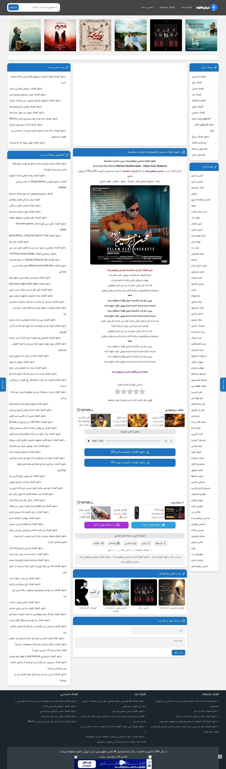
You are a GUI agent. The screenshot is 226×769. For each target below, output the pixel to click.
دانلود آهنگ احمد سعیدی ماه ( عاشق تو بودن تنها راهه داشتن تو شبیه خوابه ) (39, 166)
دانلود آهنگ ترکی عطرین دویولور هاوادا (28, 217)
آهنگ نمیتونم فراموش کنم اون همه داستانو (31, 193)
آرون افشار (196, 223)
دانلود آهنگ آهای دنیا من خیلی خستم (27, 608)
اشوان (194, 193)
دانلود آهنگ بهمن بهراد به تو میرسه (27, 142)
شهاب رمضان (197, 368)
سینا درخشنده (198, 332)
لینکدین (129, 543)
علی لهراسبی (197, 398)
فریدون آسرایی (198, 440)
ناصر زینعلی (197, 542)
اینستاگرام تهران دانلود (104, 524)
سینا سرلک (196, 338)
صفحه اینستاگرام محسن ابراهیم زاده (130, 372)
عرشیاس (195, 416)
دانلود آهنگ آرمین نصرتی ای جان (128, 711)
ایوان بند (195, 217)
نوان (193, 548)
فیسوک (158, 543)
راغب (193, 289)
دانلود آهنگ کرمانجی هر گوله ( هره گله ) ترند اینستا (35, 338)
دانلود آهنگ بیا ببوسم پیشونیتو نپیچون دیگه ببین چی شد (39, 593)
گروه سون (196, 452)
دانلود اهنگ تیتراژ (200, 136)
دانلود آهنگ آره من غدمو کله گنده (26, 548)
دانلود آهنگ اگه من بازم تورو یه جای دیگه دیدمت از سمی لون (37, 569)
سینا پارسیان (197, 350)
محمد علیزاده (197, 458)
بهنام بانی (196, 241)
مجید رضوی (197, 470)
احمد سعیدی (197, 187)
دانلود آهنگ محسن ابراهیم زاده (95, 557)
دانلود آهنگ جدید (173, 171)
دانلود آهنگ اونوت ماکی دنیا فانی (25, 205)
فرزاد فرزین (197, 434)
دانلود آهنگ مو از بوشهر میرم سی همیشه (29, 446)
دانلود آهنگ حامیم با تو (205, 711)
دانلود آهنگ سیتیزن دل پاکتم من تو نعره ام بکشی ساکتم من (38, 629)
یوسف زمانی (197, 560)
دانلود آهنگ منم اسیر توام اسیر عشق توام (30, 277)
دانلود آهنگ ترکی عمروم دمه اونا (25, 211)
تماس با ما (147, 7)
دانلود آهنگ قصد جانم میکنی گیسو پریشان (30, 410)
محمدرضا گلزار (198, 464)
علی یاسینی (196, 392)
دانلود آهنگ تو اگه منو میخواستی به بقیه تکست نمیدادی (37, 614)
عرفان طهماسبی (199, 386)
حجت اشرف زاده (199, 265)
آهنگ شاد (186, 7)
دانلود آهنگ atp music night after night (30, 284)
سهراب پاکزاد (197, 362)
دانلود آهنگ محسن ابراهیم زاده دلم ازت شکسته (154, 152)
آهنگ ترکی (197, 82)
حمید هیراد (196, 277)
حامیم (194, 259)
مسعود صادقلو (198, 374)
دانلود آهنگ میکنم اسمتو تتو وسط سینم (29, 560)
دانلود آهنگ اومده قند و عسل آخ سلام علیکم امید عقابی (36, 638)
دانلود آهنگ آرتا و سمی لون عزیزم (26, 124)
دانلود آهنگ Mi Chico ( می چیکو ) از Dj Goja (31, 422)
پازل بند (195, 247)
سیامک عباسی (198, 325)
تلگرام (97, 543)
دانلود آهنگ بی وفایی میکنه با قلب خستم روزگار (33, 428)
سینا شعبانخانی (198, 343)
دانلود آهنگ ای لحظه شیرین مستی (26, 524)
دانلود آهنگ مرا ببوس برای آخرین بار (27, 476)
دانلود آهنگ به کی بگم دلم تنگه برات (27, 500)
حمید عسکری (197, 271)
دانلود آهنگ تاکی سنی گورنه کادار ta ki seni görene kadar (41, 226)
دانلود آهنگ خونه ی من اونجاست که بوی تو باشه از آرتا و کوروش (38, 328)
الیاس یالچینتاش (199, 566)
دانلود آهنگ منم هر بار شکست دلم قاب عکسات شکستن (37, 302)
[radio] (142, 392)
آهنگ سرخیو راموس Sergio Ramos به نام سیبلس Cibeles (41, 184)
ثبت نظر (178, 652)
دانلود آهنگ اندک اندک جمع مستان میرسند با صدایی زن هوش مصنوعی (38, 133)
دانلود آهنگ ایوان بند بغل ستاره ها (27, 112)
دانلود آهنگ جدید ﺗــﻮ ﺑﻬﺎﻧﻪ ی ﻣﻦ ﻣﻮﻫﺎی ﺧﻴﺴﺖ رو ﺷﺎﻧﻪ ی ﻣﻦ (38, 395)
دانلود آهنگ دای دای (19, 241)
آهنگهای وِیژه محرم (201, 118)
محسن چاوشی (198, 524)
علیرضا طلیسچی (199, 380)
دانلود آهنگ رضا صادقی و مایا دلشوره (27, 175)
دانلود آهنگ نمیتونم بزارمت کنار (25, 452)
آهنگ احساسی (199, 76)
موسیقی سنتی (199, 154)
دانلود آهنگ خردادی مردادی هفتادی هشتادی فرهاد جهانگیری (41, 467)
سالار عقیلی (196, 320)
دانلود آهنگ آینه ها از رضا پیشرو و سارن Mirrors (34, 118)
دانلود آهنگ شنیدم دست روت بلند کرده (28, 554)
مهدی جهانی (197, 500)
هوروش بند (197, 554)
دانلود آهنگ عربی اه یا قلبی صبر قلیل (27, 416)
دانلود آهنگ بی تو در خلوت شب (25, 578)
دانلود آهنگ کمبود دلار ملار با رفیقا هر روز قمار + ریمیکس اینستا (38, 383)
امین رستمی (197, 175)
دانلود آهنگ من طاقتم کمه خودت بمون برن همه (33, 506)
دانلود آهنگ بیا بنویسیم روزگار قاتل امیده (29, 620)
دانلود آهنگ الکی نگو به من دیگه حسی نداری (31, 289)
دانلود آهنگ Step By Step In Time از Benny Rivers (35, 235)
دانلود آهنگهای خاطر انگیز (204, 127)
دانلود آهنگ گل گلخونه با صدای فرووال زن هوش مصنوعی (188, 721)
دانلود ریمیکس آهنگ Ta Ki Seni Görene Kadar (32, 253)
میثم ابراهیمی (198, 536)
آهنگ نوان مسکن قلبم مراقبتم (24, 199)
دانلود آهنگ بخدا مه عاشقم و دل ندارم (28, 368)
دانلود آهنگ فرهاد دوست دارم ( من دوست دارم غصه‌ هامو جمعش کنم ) (40, 539)
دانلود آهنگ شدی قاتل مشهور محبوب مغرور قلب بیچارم (37, 440)
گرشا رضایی (196, 446)
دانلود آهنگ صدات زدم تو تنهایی (25, 482)
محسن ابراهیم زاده (154, 171)
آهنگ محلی (197, 106)
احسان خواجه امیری (200, 199)
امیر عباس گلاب (199, 211)
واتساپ (112, 543)
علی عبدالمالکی (198, 404)
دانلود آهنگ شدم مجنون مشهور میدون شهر (31, 295)
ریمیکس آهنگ (199, 142)
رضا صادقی (196, 302)
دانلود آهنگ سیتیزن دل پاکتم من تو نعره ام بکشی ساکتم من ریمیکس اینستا (39, 665)
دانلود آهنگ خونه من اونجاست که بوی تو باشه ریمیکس (37, 458)
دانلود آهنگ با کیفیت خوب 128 (128, 462)
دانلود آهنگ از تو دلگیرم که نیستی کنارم (29, 512)
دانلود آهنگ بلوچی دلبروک (22, 362)
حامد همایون (197, 253)
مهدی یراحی (197, 506)
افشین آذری (197, 181)
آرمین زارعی (197, 229)
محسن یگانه (197, 530)
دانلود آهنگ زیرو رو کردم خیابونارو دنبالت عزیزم (32, 320)
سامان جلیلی (197, 313)
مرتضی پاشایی (198, 482)
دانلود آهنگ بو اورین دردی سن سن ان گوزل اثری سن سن (37, 247)
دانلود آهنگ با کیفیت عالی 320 (128, 452)
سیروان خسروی (199, 356)
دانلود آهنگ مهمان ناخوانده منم (25, 518)
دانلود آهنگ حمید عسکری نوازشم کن (28, 94)
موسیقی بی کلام (199, 148)
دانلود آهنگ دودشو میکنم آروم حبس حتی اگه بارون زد (36, 488)
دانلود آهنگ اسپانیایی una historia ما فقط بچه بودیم (35, 656)
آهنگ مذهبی (198, 112)
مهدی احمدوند (198, 494)
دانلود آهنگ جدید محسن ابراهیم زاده (131, 557)
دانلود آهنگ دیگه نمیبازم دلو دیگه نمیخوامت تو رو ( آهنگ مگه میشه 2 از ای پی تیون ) (41, 647)
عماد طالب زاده (198, 422)
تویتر (144, 543)
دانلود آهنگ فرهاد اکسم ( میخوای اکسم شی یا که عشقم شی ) (38, 79)
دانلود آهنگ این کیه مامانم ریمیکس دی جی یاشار (33, 530)
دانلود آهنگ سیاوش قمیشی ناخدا (26, 88)
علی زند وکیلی (198, 410)
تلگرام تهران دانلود (151, 524)
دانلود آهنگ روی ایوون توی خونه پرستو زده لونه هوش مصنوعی (39, 346)
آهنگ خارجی (198, 88)
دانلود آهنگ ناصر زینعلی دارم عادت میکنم (196, 716)
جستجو (13, 7)
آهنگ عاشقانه (167, 7)
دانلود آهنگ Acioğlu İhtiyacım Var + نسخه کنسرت (34, 259)
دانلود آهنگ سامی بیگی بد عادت (24, 602)
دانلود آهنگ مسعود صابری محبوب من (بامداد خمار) (35, 100)
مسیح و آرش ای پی (200, 488)
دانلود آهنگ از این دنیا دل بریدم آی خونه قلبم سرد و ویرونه (40, 677)
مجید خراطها (197, 476)
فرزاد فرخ (195, 428)
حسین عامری (197, 284)
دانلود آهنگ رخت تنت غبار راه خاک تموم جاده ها (33, 374)
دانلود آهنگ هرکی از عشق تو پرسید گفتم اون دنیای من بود (39, 310)
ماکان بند (195, 512)
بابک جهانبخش (198, 235)
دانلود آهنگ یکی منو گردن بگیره (25, 584)
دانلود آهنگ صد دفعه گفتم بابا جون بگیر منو (31, 494)
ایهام (193, 205)
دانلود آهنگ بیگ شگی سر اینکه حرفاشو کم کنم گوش (35, 434)
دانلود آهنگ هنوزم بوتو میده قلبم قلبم (28, 404)
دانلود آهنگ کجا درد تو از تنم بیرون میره (29, 356)
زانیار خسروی (197, 307)
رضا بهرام (195, 295)
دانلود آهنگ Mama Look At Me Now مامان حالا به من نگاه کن (39, 268)
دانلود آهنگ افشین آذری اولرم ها (26, 106)
